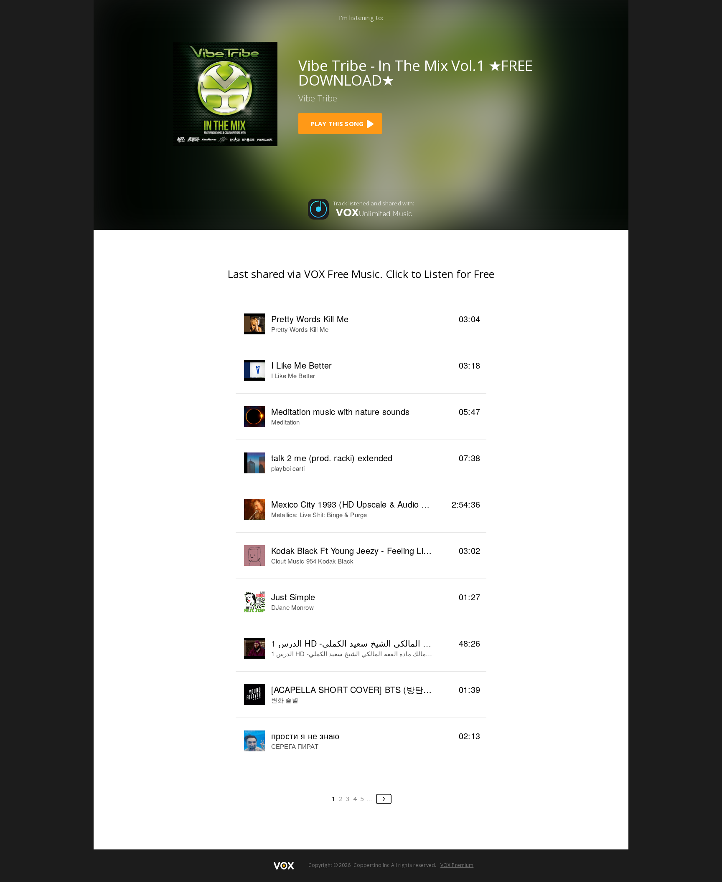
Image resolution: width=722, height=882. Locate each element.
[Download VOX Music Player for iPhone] (225, 93)
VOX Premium (456, 865)
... (370, 798)
